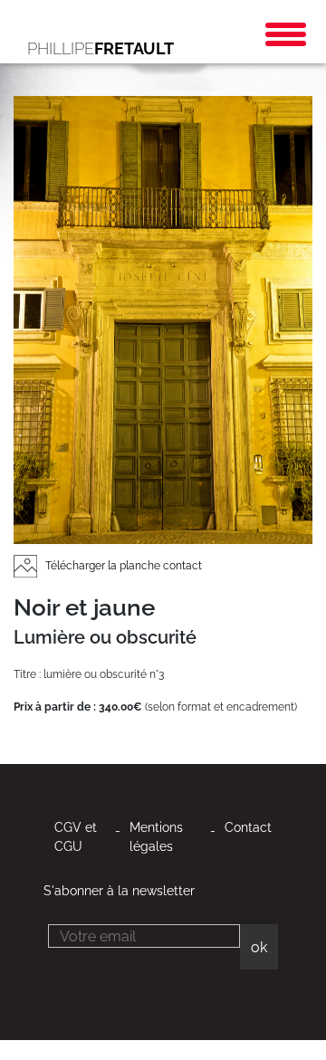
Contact (248, 827)
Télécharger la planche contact (122, 565)
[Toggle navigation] (285, 34)
